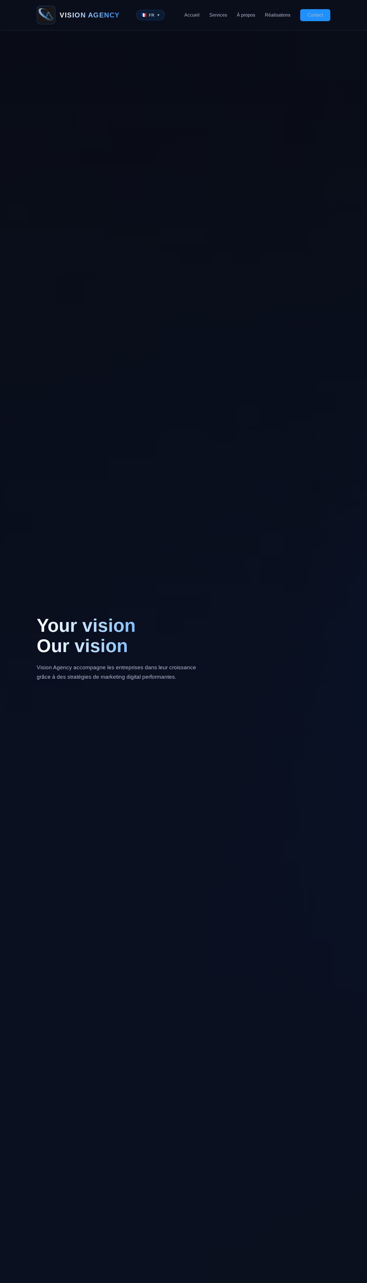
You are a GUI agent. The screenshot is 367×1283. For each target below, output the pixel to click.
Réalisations (277, 15)
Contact (315, 15)
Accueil (192, 15)
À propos (246, 15)
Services (218, 15)
